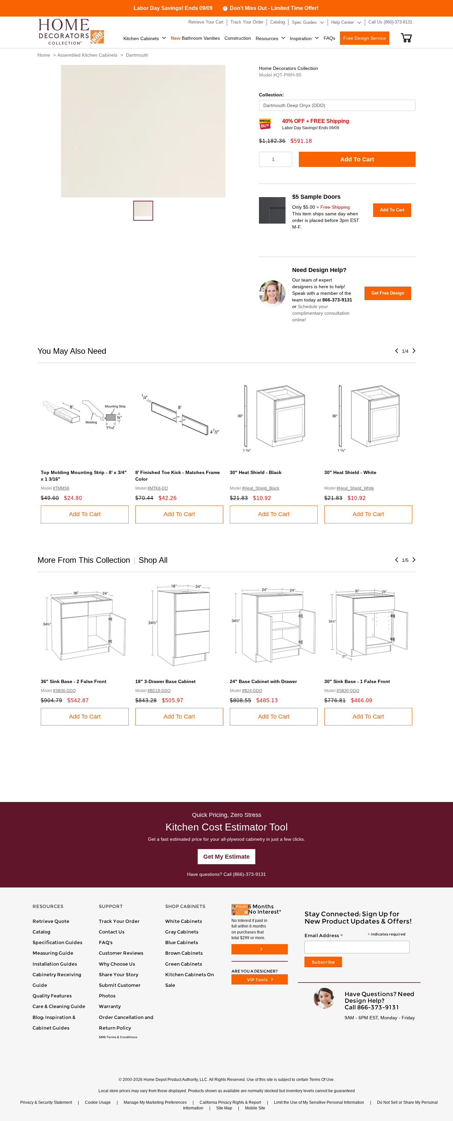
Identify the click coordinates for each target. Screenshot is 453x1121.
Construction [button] (238, 38)
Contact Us (111, 932)
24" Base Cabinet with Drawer (263, 681)
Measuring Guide (52, 953)
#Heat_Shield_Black (260, 488)
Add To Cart (357, 159)
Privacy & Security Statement (46, 1102)
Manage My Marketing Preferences (155, 1102)
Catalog (41, 932)
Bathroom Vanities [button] (195, 38)
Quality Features (52, 996)
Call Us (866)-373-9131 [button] (390, 22)
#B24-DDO (252, 690)
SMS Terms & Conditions (118, 1037)
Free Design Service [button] (364, 38)
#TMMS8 (61, 488)
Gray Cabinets (181, 932)
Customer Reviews (121, 953)
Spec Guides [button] (304, 22)
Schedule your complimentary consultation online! (321, 313)
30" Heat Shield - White (350, 472)
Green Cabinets (183, 964)
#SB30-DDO (348, 690)
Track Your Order (119, 921)
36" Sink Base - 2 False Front (73, 681)
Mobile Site (255, 1108)
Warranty (110, 1006)
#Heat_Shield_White (355, 488)
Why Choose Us (117, 964)
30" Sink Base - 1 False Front (357, 681)
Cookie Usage (98, 1102)
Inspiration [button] (301, 38)
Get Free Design (387, 293)
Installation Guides (54, 964)
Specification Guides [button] (57, 942)
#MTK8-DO (158, 488)
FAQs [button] (329, 38)
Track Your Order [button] (246, 22)
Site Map (224, 1108)
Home (43, 55)
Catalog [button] (277, 22)
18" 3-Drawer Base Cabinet (165, 681)
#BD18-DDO (159, 690)
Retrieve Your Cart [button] (206, 22)
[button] (406, 38)
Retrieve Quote (50, 921)
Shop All (153, 560)
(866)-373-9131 (249, 874)
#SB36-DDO (64, 690)
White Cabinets (183, 921)
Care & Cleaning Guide (58, 1006)
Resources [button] (267, 38)
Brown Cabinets (184, 953)
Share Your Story (118, 975)
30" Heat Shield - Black (256, 472)
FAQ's (105, 942)
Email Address (354, 936)
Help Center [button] (342, 22)
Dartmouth (137, 55)
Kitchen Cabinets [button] (141, 38)
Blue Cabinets (181, 942)
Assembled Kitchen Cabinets (87, 55)
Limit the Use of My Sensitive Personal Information (319, 1102)
